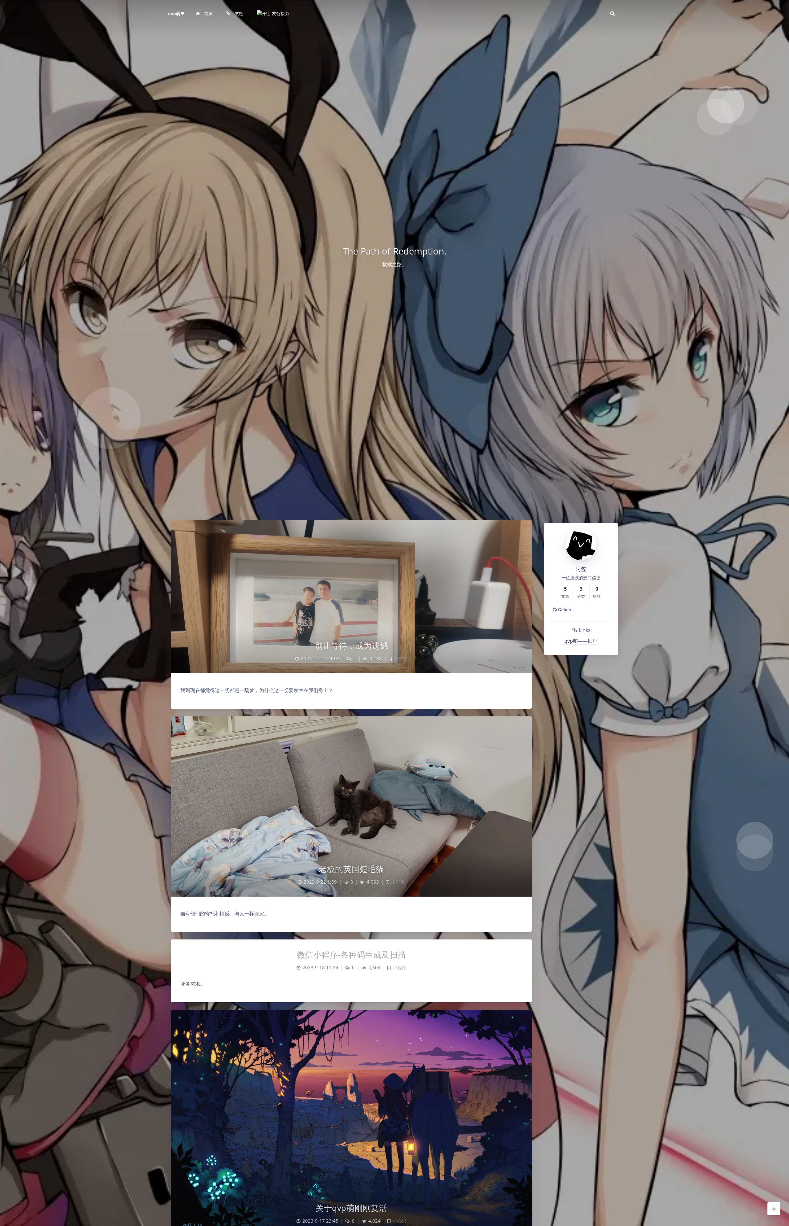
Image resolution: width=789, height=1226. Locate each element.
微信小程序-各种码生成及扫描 (351, 954)
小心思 (400, 1221)
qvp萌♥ (176, 13)
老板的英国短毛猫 (351, 868)
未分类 (401, 659)
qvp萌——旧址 (581, 640)
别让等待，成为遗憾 (351, 645)
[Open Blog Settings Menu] (773, 1208)
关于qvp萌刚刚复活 (351, 1207)
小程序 (400, 968)
